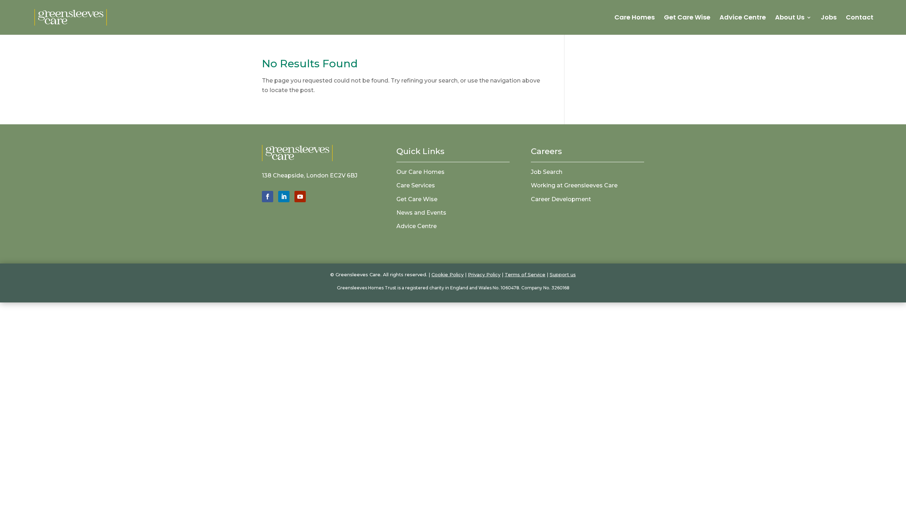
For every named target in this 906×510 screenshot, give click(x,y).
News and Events (421, 212)
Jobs (829, 18)
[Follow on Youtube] (300, 196)
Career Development (561, 199)
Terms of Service (525, 274)
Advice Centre (742, 18)
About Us (789, 18)
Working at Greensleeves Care (574, 185)
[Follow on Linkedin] (283, 196)
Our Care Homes (420, 172)
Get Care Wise (687, 18)
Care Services (415, 185)
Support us (563, 274)
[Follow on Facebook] (267, 196)
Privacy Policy (484, 274)
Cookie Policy (447, 274)
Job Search (546, 172)
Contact (859, 18)
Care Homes (634, 18)
